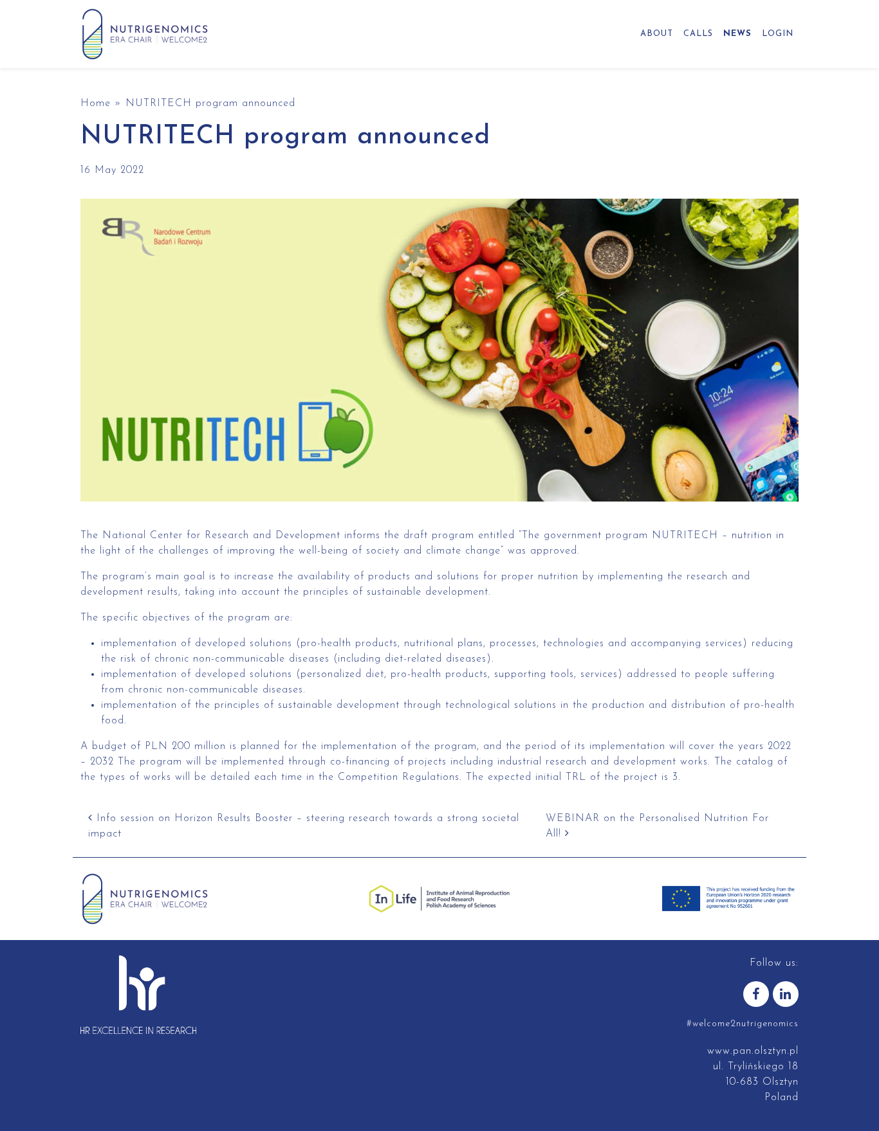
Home (95, 103)
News (737, 34)
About (656, 34)
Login (777, 34)
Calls (698, 34)
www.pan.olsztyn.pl (753, 1051)
